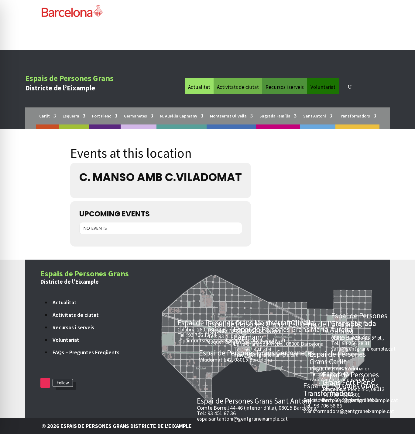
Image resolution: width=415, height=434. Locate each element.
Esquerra (71, 116)
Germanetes (135, 116)
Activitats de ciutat (238, 86)
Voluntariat (322, 86)
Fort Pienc (101, 116)
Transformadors (354, 116)
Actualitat (199, 86)
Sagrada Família (274, 116)
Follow (63, 383)
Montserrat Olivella (228, 116)
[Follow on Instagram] (45, 383)
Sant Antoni (314, 116)
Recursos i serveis (285, 86)
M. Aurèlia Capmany (178, 116)
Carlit (44, 116)
